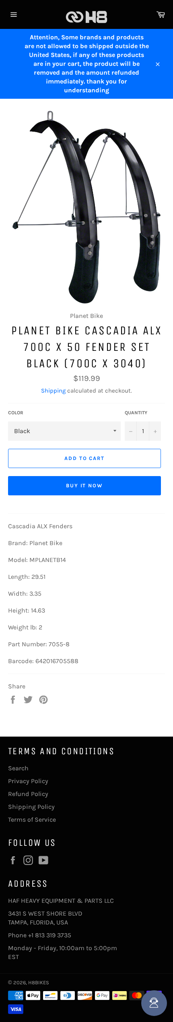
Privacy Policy (28, 781)
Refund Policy (28, 794)
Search (18, 768)
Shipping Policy (31, 806)
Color (15, 412)
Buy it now (84, 485)
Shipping (53, 390)
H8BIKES (38, 982)
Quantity (136, 412)
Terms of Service (32, 819)
